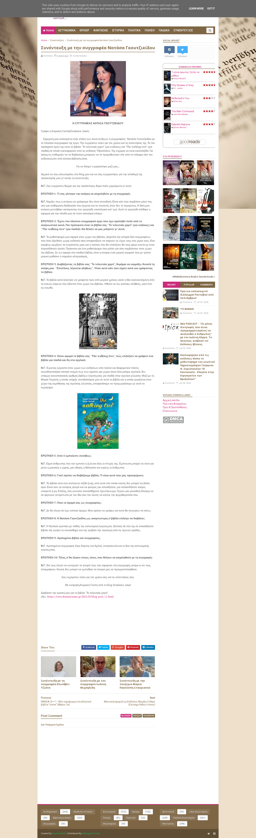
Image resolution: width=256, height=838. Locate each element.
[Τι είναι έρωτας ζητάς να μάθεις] (167, 79)
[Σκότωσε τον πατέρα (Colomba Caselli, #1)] (205, 240)
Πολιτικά (130, 817)
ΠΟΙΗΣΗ (150, 30)
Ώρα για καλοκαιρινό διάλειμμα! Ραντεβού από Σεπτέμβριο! (197, 294)
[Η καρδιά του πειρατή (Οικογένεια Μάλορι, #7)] (188, 184)
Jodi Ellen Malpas (181, 114)
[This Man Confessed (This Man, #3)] (167, 119)
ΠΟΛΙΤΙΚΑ (134, 30)
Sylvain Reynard (180, 127)
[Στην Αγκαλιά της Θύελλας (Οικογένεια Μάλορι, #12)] (171, 240)
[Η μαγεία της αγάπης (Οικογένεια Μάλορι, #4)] (171, 184)
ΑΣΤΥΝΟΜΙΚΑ (66, 30)
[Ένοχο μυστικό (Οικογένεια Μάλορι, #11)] (188, 212)
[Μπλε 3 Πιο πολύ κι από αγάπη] (188, 268)
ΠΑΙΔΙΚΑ (164, 30)
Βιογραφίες (49, 823)
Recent (171, 284)
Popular (189, 284)
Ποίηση (106, 817)
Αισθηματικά (50, 811)
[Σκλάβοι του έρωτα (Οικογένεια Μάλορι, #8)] (205, 184)
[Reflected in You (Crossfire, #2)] (167, 106)
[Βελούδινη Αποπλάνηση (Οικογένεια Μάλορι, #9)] (171, 212)
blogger (126, 715)
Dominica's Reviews (190, 67)
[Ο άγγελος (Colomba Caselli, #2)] (171, 268)
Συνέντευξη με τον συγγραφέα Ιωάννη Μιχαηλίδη (93, 684)
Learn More (196, 8)
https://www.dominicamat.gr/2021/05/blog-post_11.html (80, 596)
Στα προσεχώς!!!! (172, 156)
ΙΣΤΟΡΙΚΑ (118, 30)
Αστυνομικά (109, 811)
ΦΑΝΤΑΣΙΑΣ (100, 30)
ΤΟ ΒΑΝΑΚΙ (187, 309)
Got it (211, 8)
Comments (206, 284)
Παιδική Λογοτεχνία (183, 817)
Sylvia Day (178, 101)
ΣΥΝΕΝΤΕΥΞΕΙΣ (183, 30)
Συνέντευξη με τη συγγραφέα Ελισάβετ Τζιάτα (55, 684)
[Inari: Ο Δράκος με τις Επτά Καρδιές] (188, 240)
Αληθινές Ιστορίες (83, 811)
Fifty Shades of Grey (182, 85)
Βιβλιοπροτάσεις (62, 817)
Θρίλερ (135, 811)
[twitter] (209, 833)
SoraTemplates (59, 833)
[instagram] (214, 833)
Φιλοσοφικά (109, 823)
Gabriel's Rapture (180, 124)
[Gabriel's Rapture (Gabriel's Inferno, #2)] (167, 132)
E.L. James (178, 88)
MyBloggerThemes (91, 833)
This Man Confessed (182, 111)
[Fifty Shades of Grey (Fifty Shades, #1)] (167, 93)
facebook (148, 715)
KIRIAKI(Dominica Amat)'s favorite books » (194, 276)
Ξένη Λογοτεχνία (198, 811)
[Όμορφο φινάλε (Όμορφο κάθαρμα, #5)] (205, 212)
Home (50, 30)
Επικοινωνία (170, 411)
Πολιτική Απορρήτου (174, 403)
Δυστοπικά (168, 811)
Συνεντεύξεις (57, 40)
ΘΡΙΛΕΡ (84, 30)
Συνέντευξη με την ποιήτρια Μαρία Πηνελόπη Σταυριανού (135, 684)
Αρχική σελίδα (171, 400)
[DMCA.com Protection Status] (173, 422)
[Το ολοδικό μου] (205, 269)
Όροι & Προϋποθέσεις (175, 407)
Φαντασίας (168, 823)
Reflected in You (180, 98)
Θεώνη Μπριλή (180, 79)
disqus (137, 715)
